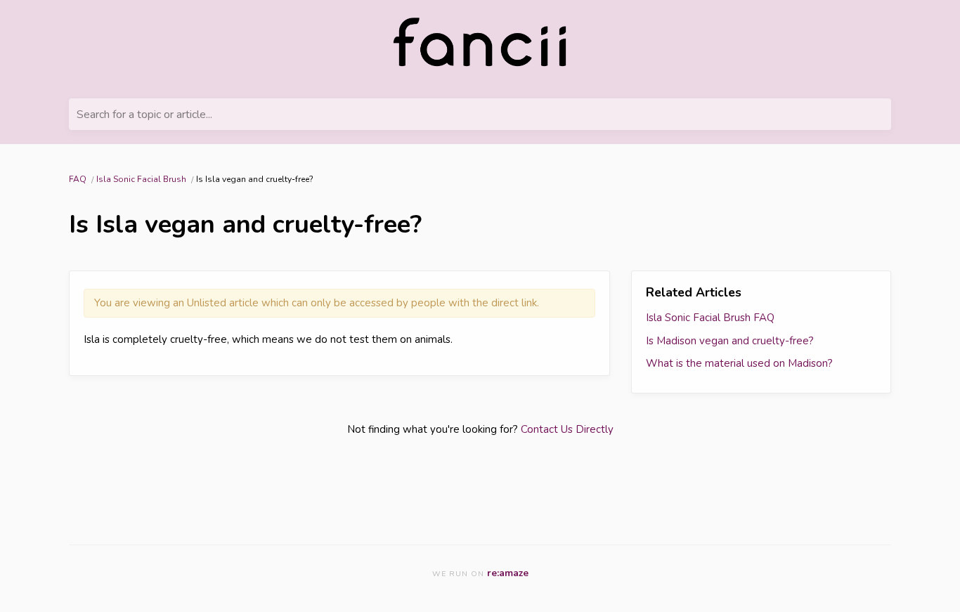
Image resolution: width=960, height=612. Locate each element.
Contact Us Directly (567, 429)
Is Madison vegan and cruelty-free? (730, 341)
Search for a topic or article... (144, 115)
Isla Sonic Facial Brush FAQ (710, 318)
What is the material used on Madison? (739, 363)
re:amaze (507, 573)
